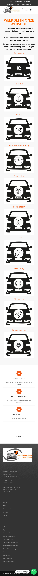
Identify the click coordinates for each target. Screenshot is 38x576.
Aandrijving (19, 176)
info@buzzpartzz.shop (13, 4)
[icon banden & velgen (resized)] (19, 345)
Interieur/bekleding (8, 539)
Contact (5, 515)
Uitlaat (19, 237)
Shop (10, 1)
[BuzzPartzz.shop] (16, 10)
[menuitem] (10, 1)
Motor (19, 114)
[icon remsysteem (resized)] (19, 222)
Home (5, 505)
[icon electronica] (19, 314)
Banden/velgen (19, 330)
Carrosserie (19, 53)
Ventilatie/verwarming (19, 145)
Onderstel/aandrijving (9, 549)
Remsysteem (19, 206)
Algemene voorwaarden (23, 573)
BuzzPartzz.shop (8, 509)
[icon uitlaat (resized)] (19, 252)
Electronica (19, 299)
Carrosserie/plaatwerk (9, 536)
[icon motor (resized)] (19, 129)
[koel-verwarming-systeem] (19, 160)
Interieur (19, 83)
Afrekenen (27, 1)
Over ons (5, 512)
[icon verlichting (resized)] (19, 283)
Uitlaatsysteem (7, 558)
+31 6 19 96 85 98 (26, 4)
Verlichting (19, 268)
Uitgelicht (5, 530)
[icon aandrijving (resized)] (19, 191)
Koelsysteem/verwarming (10, 542)
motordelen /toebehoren (10, 546)
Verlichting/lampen (8, 561)
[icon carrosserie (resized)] (19, 68)
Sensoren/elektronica (9, 552)
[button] (34, 572)
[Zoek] (22, 10)
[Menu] (26, 9)
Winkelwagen (18, 1)
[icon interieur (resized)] (19, 98)
